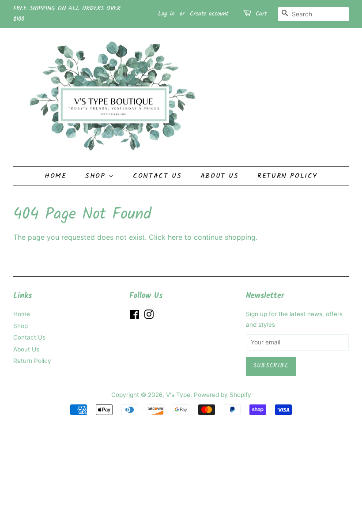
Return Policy (287, 175)
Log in (166, 14)
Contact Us (157, 175)
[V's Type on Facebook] (134, 316)
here (175, 237)
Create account (209, 14)
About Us (219, 175)
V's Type (178, 394)
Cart (261, 14)
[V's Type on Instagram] (149, 316)
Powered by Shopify (222, 394)
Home (55, 175)
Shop (97, 175)
